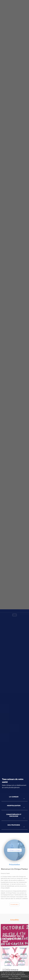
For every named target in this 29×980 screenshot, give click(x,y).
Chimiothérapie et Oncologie (13, 815)
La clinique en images (14, 850)
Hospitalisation (13, 805)
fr (13, 614)
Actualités (14, 920)
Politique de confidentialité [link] (14, 978)
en (15, 614)
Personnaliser (24, 976)
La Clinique (13, 797)
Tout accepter (5, 976)
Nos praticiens (14, 825)
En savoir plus (14, 904)
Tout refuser (15, 976)
